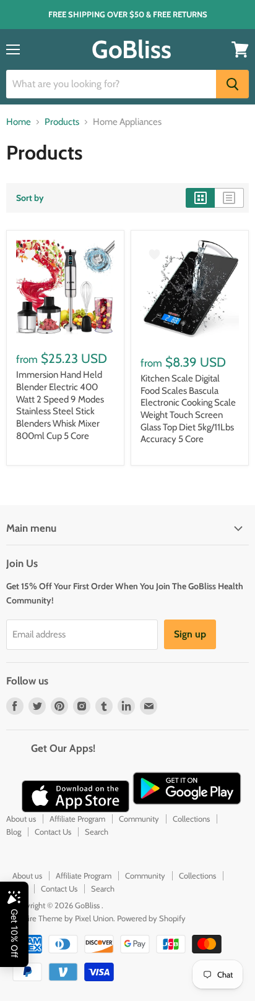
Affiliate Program (77, 819)
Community (139, 819)
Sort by (30, 198)
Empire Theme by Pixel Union (62, 918)
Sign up (190, 634)
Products (62, 122)
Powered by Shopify (151, 918)
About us (21, 819)
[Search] (232, 84)
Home (18, 122)
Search (96, 832)
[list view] (229, 198)
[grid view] (200, 198)
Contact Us (53, 832)
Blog (13, 832)
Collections (191, 819)
